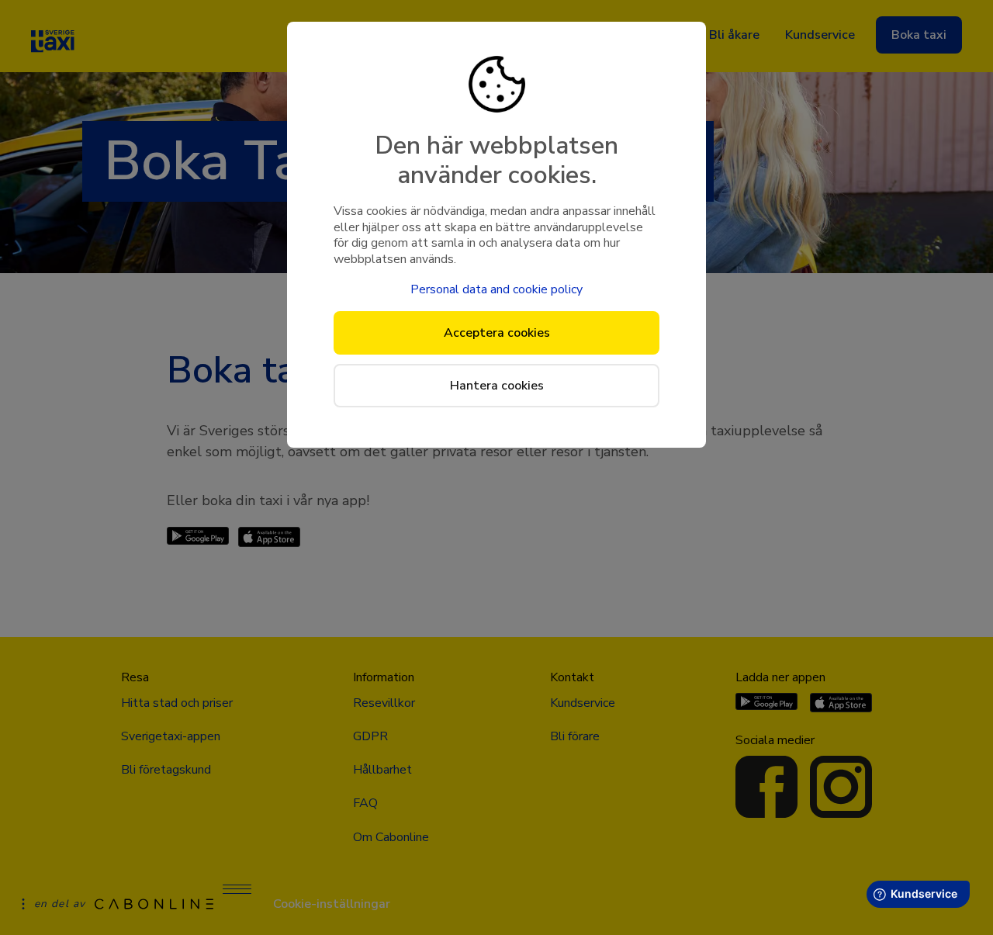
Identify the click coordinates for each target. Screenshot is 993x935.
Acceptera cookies (497, 332)
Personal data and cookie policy (496, 289)
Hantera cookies (497, 385)
